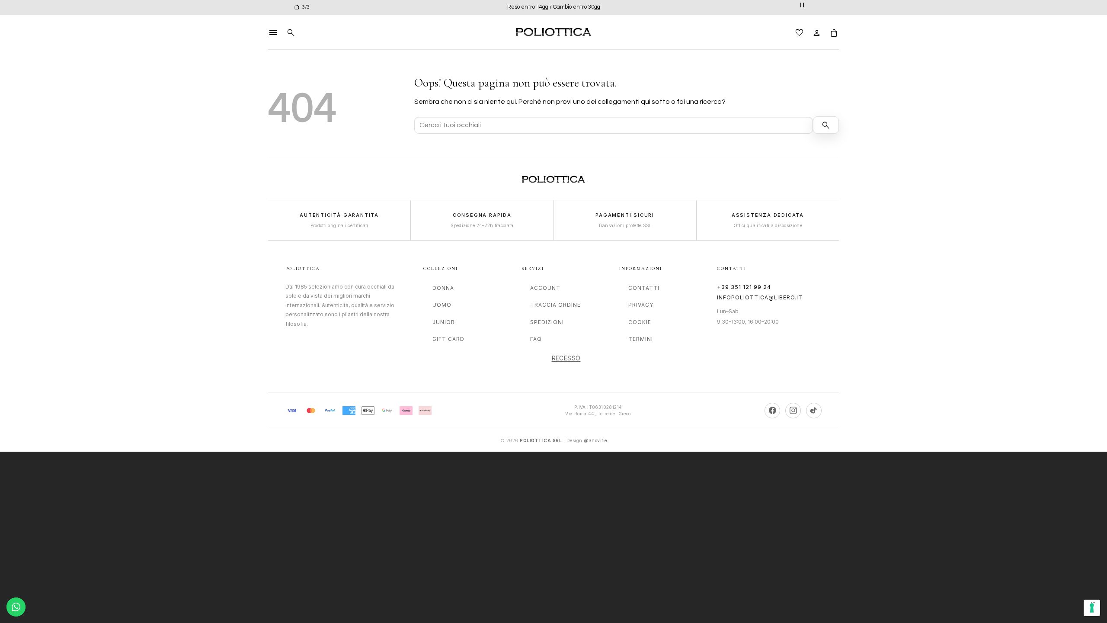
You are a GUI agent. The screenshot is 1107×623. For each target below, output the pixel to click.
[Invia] (826, 125)
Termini (640, 339)
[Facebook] (772, 410)
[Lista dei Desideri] (799, 32)
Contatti (643, 288)
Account (545, 288)
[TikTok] (814, 410)
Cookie (639, 322)
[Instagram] (793, 410)
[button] (273, 32)
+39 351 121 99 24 (744, 287)
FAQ (536, 339)
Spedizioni (547, 322)
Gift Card (448, 339)
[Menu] (1093, 605)
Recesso (566, 358)
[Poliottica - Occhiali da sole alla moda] (553, 32)
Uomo (441, 305)
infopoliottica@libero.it (760, 297)
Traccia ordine (555, 305)
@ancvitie (595, 440)
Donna (443, 288)
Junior (443, 322)
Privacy (640, 305)
